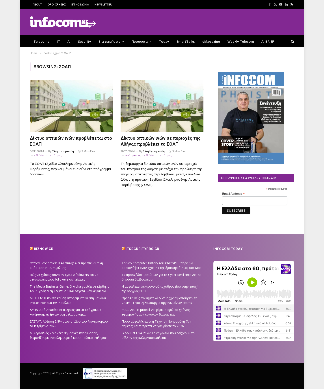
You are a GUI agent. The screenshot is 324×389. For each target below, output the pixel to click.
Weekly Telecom (240, 41)
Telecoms (41, 41)
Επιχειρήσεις (109, 41)
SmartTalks (186, 41)
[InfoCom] (63, 22)
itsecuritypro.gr (142, 249)
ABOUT (37, 4)
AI (69, 41)
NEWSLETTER (103, 4)
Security (84, 41)
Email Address (233, 194)
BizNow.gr (44, 249)
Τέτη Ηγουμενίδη (63, 151)
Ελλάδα (39, 155)
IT (58, 41)
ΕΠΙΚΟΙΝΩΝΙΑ (80, 4)
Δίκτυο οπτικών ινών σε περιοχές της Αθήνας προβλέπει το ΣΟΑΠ (161, 141)
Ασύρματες (132, 155)
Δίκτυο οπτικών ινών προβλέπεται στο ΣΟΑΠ (71, 141)
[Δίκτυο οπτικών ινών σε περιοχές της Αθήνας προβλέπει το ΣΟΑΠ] (162, 106)
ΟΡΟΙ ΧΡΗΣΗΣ (57, 4)
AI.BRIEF (267, 41)
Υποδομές (55, 155)
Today (164, 41)
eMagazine (211, 41)
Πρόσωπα (140, 41)
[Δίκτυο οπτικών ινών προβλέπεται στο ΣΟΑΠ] (71, 106)
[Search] (292, 41)
